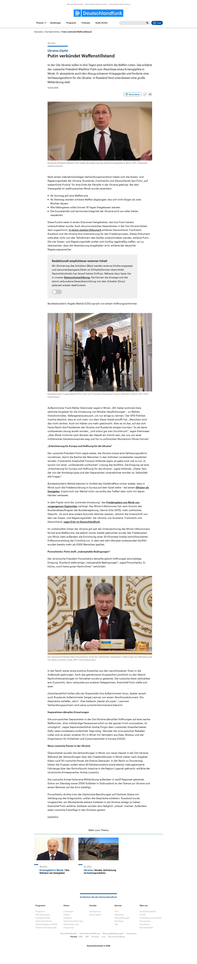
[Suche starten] (147, 23)
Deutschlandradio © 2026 (98, 946)
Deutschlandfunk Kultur (96, 4)
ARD (81, 936)
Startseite (38, 32)
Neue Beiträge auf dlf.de (46, 924)
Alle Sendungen (43, 914)
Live (159, 23)
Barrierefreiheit (146, 927)
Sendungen (55, 23)
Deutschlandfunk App (73, 921)
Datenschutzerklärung (77, 277)
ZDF (87, 936)
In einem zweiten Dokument (85, 229)
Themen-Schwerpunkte (46, 927)
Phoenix (95, 936)
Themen (40, 23)
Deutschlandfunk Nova (119, 4)
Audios (67, 914)
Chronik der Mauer (116, 936)
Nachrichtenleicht (44, 921)
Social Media (95, 914)
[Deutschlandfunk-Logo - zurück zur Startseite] (98, 13)
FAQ (116, 911)
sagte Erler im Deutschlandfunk (82, 521)
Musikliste (119, 921)
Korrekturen (145, 924)
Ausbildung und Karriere (150, 918)
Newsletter (119, 914)
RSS (116, 924)
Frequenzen (69, 927)
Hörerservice (95, 911)
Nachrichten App (71, 924)
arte (103, 936)
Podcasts (86, 23)
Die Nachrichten (52, 32)
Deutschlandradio (75, 4)
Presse (142, 914)
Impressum (131, 933)
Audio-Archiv (101, 23)
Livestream (68, 911)
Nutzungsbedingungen (113, 933)
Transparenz (145, 921)
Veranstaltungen (122, 918)
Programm (71, 23)
